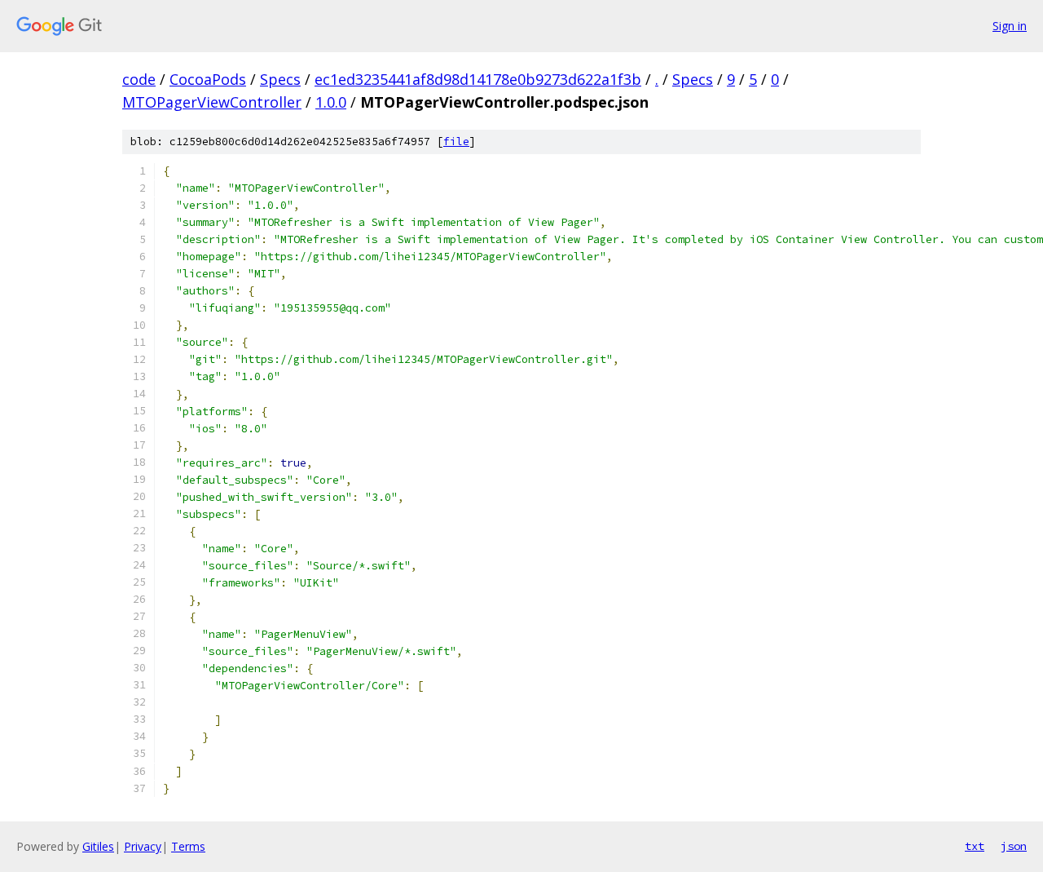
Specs (280, 79)
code (139, 79)
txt (974, 846)
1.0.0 (330, 102)
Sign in (1009, 25)
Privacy (142, 846)
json (1014, 846)
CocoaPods (207, 79)
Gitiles (98, 846)
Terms (188, 846)
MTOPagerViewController (211, 102)
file (456, 141)
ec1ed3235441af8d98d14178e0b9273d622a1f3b (478, 79)
